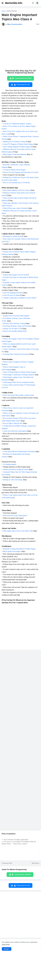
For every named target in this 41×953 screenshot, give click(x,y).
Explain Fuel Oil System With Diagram (16, 316)
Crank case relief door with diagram (15, 431)
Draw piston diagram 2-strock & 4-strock (16, 190)
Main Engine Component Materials (14, 154)
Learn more (6, 944)
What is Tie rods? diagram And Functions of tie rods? (20, 172)
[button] (2, 3)
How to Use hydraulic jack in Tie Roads (16, 182)
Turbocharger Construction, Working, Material (18, 375)
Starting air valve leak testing (13, 480)
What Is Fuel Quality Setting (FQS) (15, 331)
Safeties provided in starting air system (15, 469)
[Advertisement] (20, 49)
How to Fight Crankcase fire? (13, 423)
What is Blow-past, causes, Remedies (15, 208)
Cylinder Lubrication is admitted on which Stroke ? (20, 298)
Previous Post (7, 863)
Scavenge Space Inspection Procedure (15, 354)
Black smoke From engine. (12, 551)
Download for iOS (23, 84)
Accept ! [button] (6, 949)
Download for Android (23, 78)
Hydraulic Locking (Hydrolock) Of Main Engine (19, 549)
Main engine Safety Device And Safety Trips (18, 531)
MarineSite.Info (13, 3)
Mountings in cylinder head (12, 236)
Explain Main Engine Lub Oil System (15, 275)
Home (4, 11)
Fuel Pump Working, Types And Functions (17, 326)
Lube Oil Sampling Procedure (13, 293)
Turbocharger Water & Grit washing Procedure (18, 382)
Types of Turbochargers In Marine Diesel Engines (19, 372)
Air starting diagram (9, 464)
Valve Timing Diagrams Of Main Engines (17, 147)
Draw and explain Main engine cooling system (18, 395)
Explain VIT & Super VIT (12, 328)
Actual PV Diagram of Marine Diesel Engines (18, 144)
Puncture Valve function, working (14, 323)
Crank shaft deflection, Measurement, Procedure (19, 451)
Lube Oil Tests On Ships (11, 295)
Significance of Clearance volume (14, 141)
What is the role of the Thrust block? (15, 515)
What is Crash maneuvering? (13, 495)
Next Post (35, 863)
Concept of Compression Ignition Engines (17, 124)
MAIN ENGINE (12, 11)
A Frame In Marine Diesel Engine (14, 170)
